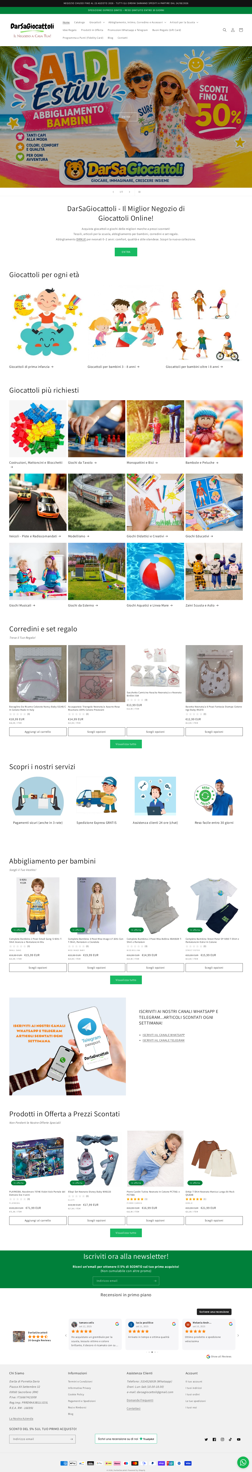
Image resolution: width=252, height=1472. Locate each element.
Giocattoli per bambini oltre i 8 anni (192, 367)
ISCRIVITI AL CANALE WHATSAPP (164, 1035)
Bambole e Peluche (200, 462)
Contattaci (134, 1408)
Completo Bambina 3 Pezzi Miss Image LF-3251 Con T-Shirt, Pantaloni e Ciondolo (95, 940)
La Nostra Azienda (21, 1418)
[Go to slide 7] (152, 1352)
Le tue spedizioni (196, 1401)
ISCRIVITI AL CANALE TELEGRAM (164, 1040)
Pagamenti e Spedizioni (82, 1401)
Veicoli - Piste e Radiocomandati (33, 536)
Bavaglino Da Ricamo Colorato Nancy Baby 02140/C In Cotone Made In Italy (37, 708)
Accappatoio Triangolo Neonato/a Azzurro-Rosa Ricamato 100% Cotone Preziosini (94, 708)
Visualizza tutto (126, 744)
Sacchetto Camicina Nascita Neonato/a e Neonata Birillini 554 (154, 694)
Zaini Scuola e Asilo (200, 605)
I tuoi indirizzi (194, 1388)
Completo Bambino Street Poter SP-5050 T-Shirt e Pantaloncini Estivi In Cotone (212, 940)
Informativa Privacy (79, 1388)
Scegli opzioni (96, 731)
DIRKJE (81, 239)
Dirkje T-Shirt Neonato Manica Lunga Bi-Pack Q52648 (210, 1193)
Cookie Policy (76, 1394)
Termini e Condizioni (80, 1381)
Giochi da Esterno (81, 605)
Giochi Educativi (197, 536)
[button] (96, 22)
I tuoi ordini (193, 1394)
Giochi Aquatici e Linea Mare (148, 605)
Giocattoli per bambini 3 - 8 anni (112, 367)
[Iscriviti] (155, 1281)
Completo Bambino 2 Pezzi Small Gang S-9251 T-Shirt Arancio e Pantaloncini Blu (35, 940)
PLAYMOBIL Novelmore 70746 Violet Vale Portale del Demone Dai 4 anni (37, 1193)
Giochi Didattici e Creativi (145, 536)
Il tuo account (194, 1381)
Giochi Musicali (20, 605)
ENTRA (126, 116)
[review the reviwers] (117, 1324)
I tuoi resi (191, 1407)
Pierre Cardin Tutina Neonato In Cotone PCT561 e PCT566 (153, 1193)
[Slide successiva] (129, 192)
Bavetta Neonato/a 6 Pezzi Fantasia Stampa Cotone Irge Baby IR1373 (214, 708)
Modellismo (76, 536)
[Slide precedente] (113, 192)
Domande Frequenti (140, 1400)
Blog (70, 1414)
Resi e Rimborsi (77, 1407)
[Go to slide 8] (155, 1352)
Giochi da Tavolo (80, 462)
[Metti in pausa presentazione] (139, 192)
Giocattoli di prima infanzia (29, 367)
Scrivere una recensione (214, 1311)
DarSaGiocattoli (120, 1470)
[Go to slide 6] (149, 1352)
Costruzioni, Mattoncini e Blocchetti (36, 462)
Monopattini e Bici (140, 462)
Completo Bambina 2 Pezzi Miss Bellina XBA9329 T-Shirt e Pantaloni (154, 940)
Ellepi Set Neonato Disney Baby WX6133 (89, 1191)
